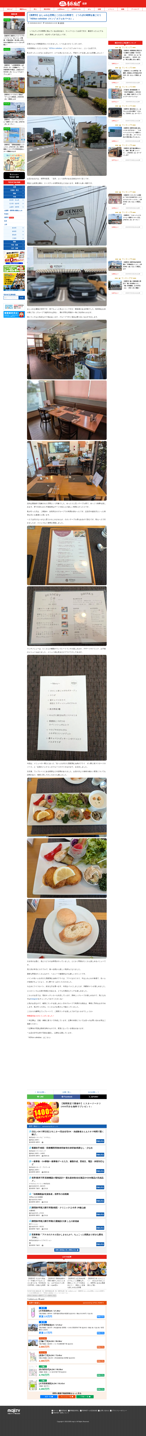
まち (89, 9)
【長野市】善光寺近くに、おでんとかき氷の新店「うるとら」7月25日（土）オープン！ (132, 111)
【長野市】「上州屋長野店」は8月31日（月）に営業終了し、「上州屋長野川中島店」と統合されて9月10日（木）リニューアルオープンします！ (14, 69)
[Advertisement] (125, 26)
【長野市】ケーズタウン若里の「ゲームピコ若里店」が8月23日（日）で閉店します (14, 97)
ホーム (56, 1410)
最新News (23, 9)
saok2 (42, 1299)
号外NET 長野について (61, 1413)
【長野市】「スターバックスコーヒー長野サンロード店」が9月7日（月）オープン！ (132, 217)
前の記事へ (41, 1092)
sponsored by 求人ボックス (50, 1126)
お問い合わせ (104, 1410)
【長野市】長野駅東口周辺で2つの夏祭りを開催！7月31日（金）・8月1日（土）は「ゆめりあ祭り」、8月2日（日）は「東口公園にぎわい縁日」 (132, 55)
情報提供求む (74, 1410)
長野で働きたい (35, 1126)
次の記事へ (92, 1092)
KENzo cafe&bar (55, 48)
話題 (99, 9)
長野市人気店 (52, 1295)
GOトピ (10, 9)
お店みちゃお (76, 9)
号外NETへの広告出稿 (89, 1410)
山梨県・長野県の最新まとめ (13, 210)
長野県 (62, 23)
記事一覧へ (67, 1092)
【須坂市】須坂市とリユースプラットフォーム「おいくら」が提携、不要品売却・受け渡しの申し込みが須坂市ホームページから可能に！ (14, 40)
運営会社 (64, 1410)
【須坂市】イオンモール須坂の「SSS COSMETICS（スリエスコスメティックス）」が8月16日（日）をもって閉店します (132, 199)
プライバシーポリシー (119, 1410)
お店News (61, 9)
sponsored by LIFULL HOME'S (93, 1303)
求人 (35, 9)
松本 (5, 221)
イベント (111, 9)
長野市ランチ (42, 1295)
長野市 (8, 217)
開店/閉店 (47, 9)
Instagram (34, 999)
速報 (122, 9)
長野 (84, 3)
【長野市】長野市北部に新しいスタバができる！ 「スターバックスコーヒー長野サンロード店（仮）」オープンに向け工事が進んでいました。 (132, 132)
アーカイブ (135, 9)
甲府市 (6, 214)
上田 (5, 224)
